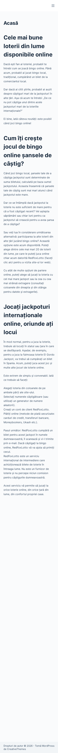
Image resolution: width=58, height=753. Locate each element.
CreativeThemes (16, 749)
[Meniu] (53, 5)
